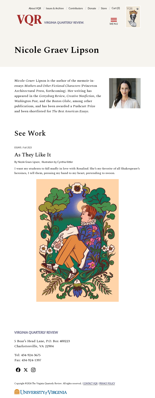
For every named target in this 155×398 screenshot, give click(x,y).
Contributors (76, 8)
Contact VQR (90, 384)
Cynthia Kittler (65, 162)
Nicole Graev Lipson (29, 162)
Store (104, 8)
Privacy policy (107, 384)
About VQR (35, 8)
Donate (92, 8)
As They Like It (32, 155)
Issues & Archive (55, 8)
